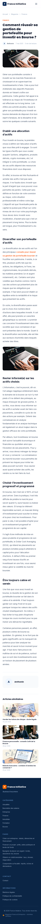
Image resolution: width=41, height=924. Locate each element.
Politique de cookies (10, 900)
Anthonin (10, 43)
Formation (6, 823)
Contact (5, 880)
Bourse (5, 827)
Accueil (5, 14)
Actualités (6, 804)
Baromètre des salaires (11, 808)
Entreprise (6, 812)
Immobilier (6, 819)
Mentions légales (9, 892)
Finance (24, 14)
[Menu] (36, 4)
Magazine (14, 14)
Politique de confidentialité (12, 896)
